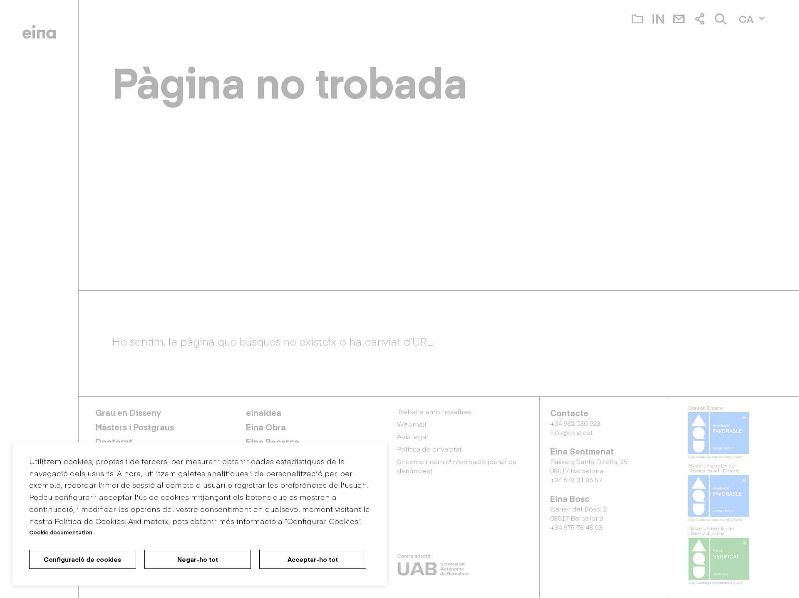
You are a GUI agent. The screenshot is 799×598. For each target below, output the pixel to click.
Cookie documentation (60, 532)
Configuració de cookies (82, 559)
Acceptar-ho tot (313, 559)
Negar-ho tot (197, 559)
